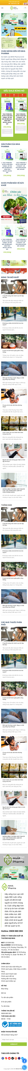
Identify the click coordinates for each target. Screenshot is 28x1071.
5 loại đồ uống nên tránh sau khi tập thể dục (13, 296)
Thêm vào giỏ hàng (7, 131)
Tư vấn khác (5, 1005)
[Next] (27, 117)
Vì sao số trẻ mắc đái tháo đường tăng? (12, 405)
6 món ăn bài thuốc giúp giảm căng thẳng (13, 350)
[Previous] (1, 117)
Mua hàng (4, 988)
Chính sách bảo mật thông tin (11, 966)
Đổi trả (3, 992)
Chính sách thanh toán (9, 973)
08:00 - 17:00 (5, 1018)
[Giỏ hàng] (25, 7)
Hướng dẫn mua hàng (8, 978)
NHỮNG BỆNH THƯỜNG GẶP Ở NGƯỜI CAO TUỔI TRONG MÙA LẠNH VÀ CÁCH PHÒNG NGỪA (14, 490)
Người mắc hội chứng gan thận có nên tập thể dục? (14, 460)
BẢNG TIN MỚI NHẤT (10, 277)
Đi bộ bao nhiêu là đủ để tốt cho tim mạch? (13, 323)
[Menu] (2, 8)
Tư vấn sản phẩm (7, 997)
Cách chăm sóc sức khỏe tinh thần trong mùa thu (13, 432)
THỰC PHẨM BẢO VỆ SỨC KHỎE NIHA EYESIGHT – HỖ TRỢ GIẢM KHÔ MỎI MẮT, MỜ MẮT (21, 117)
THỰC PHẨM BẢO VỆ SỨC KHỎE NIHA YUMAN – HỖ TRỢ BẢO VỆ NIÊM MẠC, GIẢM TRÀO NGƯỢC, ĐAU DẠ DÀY (7, 118)
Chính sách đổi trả (7, 976)
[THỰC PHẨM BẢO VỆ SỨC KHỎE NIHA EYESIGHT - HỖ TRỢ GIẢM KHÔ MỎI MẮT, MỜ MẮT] (21, 104)
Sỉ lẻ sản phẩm (6, 1001)
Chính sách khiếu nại (8, 980)
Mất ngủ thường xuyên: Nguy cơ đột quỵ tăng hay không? (13, 378)
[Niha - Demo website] (14, 8)
